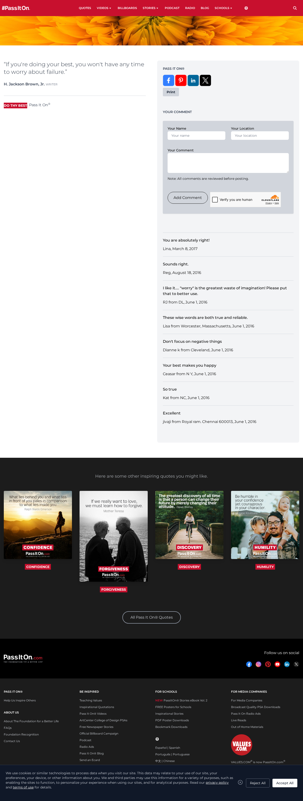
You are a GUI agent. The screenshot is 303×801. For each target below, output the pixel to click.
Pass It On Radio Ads (246, 713)
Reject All (258, 783)
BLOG (205, 8)
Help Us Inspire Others (20, 700)
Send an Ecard (90, 760)
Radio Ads (87, 746)
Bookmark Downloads (171, 727)
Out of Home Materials (247, 727)
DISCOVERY (189, 567)
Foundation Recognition (21, 734)
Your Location (242, 128)
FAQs (8, 728)
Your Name (177, 128)
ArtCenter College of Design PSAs (103, 720)
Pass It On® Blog (92, 753)
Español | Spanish (167, 747)
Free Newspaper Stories (96, 727)
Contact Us (12, 741)
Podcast (85, 740)
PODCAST (172, 8)
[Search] (295, 8)
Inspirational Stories (169, 713)
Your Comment (181, 150)
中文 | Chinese (165, 761)
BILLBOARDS (127, 8)
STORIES (149, 8)
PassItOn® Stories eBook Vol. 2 (181, 700)
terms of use (23, 787)
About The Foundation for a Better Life (31, 721)
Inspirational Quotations (97, 707)
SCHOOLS (222, 8)
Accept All (285, 783)
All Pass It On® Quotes (151, 617)
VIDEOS (102, 8)
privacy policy (217, 782)
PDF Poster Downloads (172, 720)
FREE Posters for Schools (173, 707)
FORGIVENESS (113, 589)
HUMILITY (265, 567)
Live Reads (238, 720)
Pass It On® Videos (93, 713)
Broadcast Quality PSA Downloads (255, 707)
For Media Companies (246, 700)
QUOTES (85, 8)
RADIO (190, 8)
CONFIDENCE (37, 567)
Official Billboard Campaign (99, 733)
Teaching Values (91, 700)
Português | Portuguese (172, 754)
